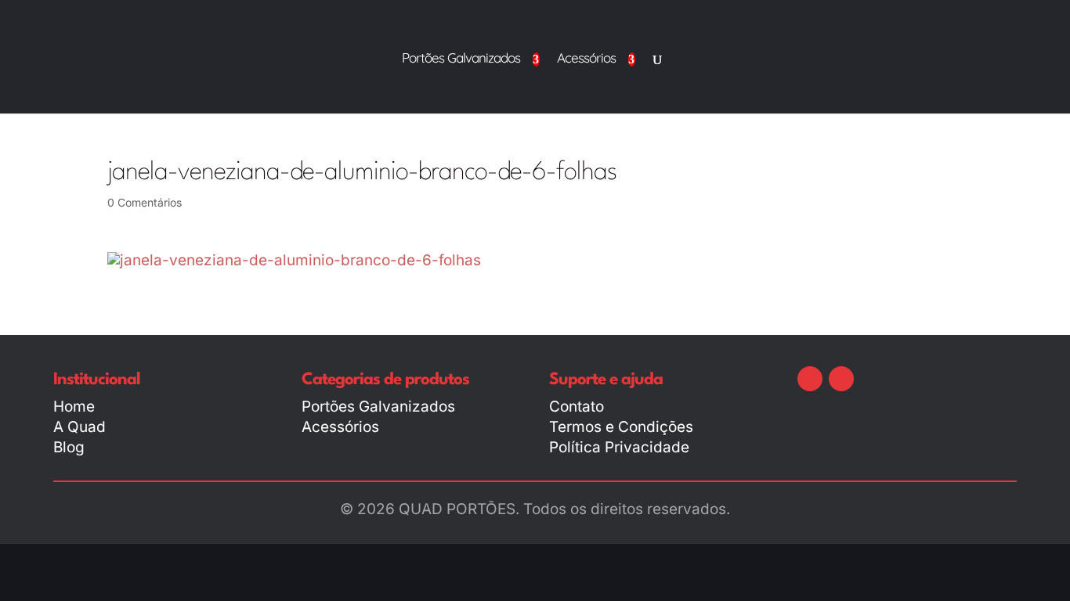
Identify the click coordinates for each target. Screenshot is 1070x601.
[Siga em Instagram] (841, 378)
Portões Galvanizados (461, 59)
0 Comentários (144, 202)
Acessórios (586, 59)
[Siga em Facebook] (809, 378)
